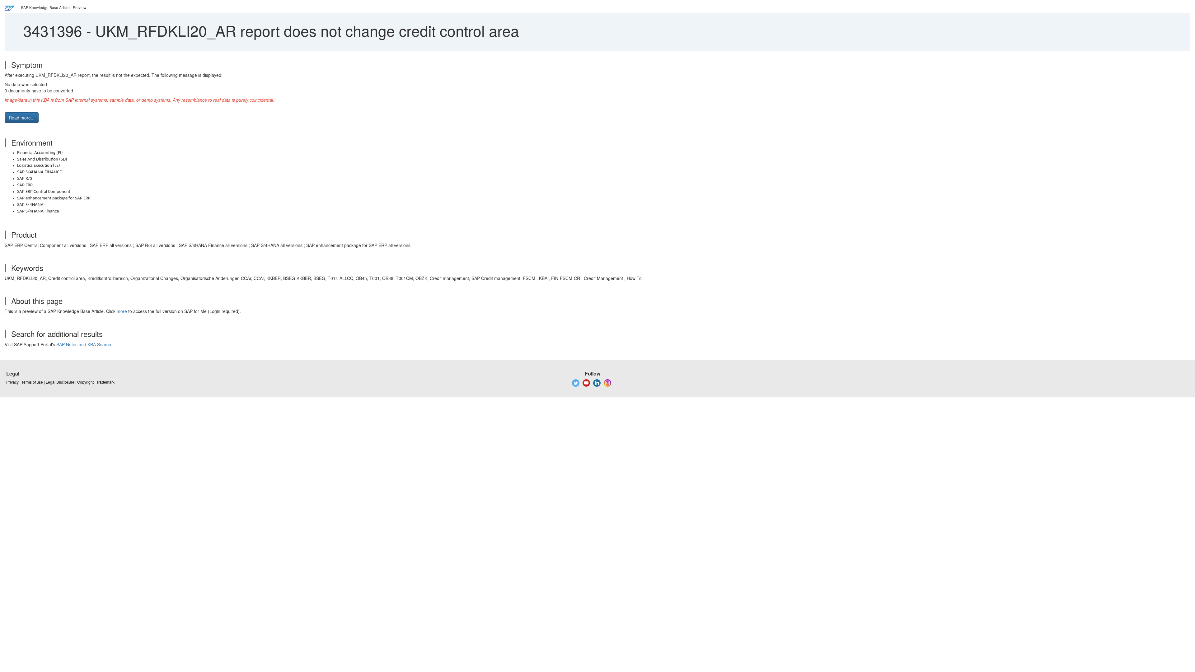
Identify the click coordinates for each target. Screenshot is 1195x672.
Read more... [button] (22, 117)
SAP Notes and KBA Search (83, 344)
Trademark (105, 382)
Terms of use (32, 382)
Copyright (85, 382)
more (122, 311)
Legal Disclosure (60, 382)
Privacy (12, 382)
